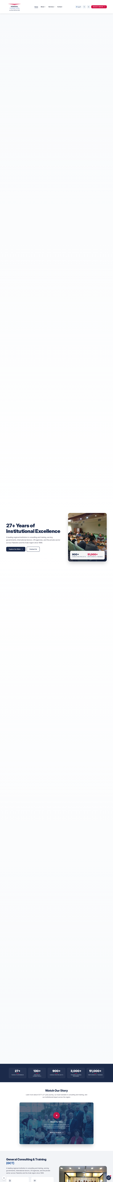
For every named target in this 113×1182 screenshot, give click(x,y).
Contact (59, 6)
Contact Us (33, 549)
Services (51, 6)
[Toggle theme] (88, 6)
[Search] (84, 6)
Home (36, 6)
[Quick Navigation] (4, 1178)
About (42, 6)
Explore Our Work (15, 549)
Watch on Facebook (55, 1132)
